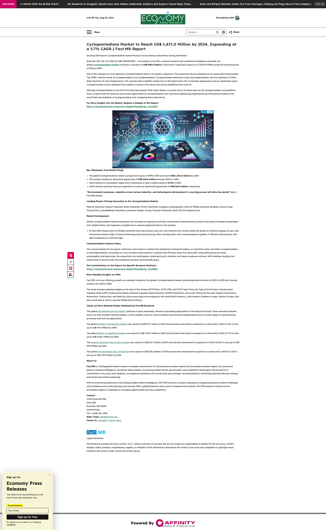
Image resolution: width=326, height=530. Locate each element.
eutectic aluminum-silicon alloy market (110, 342)
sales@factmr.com (109, 417)
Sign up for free (27, 517)
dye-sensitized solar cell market (113, 351)
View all (320, 4)
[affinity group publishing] (71, 268)
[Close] (50, 474)
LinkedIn (102, 420)
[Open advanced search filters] (223, 32)
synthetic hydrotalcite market (112, 324)
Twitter (111, 420)
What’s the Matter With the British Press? (34, 4)
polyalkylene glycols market (111, 311)
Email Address (15, 505)
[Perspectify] (71, 262)
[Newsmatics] (71, 274)
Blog (119, 420)
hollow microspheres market (111, 333)
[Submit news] (71, 255)
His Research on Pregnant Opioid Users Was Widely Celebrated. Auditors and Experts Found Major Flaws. (129, 4)
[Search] (217, 32)
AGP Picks (8, 4)
